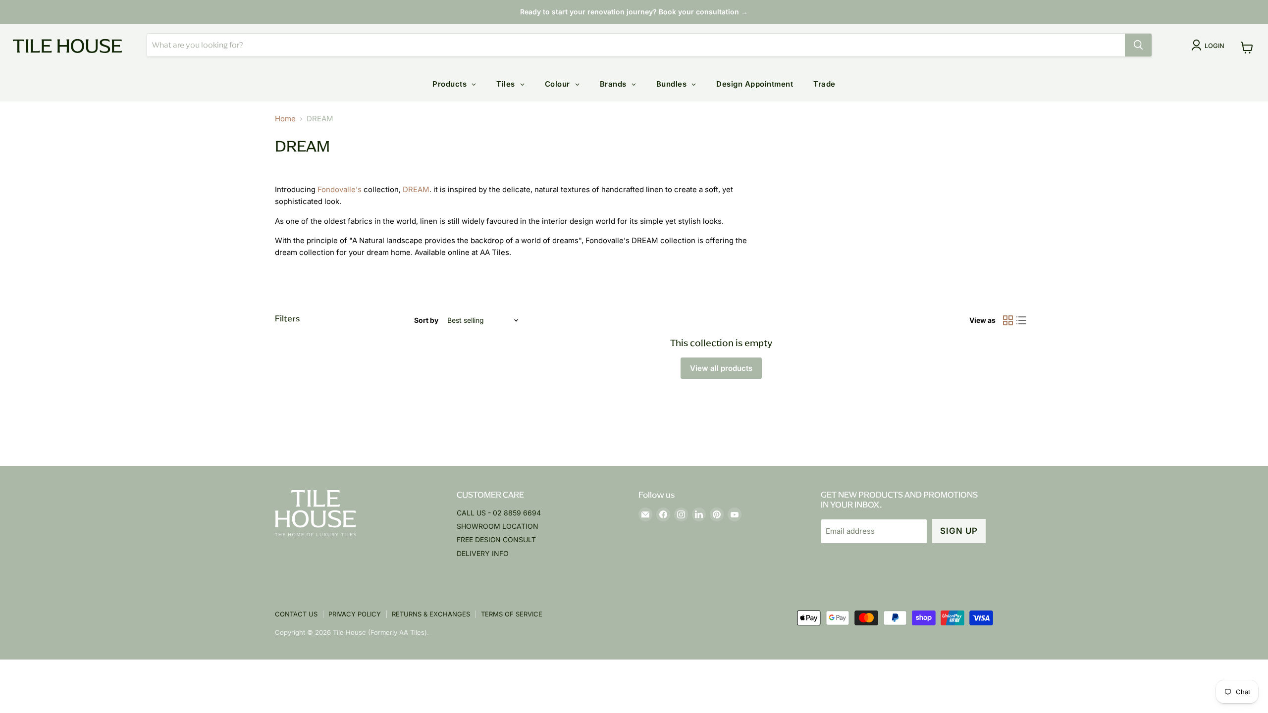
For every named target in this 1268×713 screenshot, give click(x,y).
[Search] (1138, 45)
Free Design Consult (496, 539)
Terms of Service (511, 614)
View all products (721, 368)
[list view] (1022, 321)
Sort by (426, 320)
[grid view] (1008, 321)
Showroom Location (497, 526)
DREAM (416, 189)
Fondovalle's (339, 189)
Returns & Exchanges (431, 614)
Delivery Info (483, 553)
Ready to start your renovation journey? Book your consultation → (634, 11)
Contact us (296, 614)
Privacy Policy (354, 614)
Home (285, 118)
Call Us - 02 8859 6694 (499, 513)
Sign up (959, 531)
